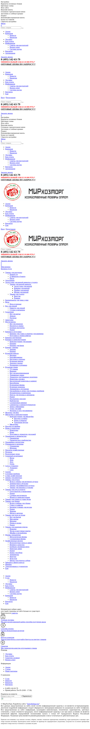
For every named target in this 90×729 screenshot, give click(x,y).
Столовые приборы (12, 474)
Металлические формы (18, 537)
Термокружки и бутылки (19, 484)
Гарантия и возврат (12, 658)
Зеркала (12, 316)
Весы (7, 302)
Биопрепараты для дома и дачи (16, 300)
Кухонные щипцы (16, 361)
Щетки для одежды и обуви (20, 560)
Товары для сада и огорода (15, 489)
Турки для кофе (15, 409)
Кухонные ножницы (17, 387)
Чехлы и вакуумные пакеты (20, 531)
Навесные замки (16, 549)
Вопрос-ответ (15, 47)
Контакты (9, 51)
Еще (6, 94)
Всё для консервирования (19, 373)
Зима (11, 460)
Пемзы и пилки (15, 523)
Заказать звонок (7, 57)
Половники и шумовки (18, 365)
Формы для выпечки (13, 535)
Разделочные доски (12, 454)
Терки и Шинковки (17, 407)
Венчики (13, 355)
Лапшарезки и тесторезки (19, 389)
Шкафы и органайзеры (18, 533)
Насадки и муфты (20, 418)
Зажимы (13, 349)
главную (14, 613)
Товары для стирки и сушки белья (18, 499)
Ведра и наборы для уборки (20, 503)
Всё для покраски (16, 324)
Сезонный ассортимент (14, 456)
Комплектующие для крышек (21, 341)
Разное (12, 330)
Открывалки (14, 446)
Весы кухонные (15, 304)
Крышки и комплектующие (15, 339)
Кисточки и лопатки (17, 359)
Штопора (13, 448)
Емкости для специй (17, 308)
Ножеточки (14, 430)
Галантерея (9, 312)
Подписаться (26, 696)
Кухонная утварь (11, 367)
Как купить (9, 41)
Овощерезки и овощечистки (15, 436)
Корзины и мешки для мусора (21, 507)
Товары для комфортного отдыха (22, 485)
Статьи (8, 669)
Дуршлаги (13, 468)
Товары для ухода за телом (15, 515)
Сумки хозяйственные (13, 476)
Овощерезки (14, 438)
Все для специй (11, 306)
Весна (12, 458)
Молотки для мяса (12, 412)
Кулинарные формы (17, 385)
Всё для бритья (15, 517)
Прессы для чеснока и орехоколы (22, 395)
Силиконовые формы (18, 539)
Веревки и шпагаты (17, 545)
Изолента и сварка (16, 326)
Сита (11, 470)
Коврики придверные (13, 338)
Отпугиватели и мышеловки (20, 491)
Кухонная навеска (12, 353)
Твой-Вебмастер (33, 704)
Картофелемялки (16, 357)
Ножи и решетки (20, 420)
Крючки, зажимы (11, 347)
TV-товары (14, 369)
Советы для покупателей (19, 45)
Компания (9, 33)
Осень (12, 464)
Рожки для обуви (16, 553)
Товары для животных (13, 478)
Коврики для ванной (22, 288)
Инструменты (10, 322)
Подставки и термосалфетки (20, 336)
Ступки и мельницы (17, 310)
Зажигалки (9, 320)
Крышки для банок (17, 345)
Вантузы (17, 296)
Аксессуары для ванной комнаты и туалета (21, 282)
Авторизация (10, 53)
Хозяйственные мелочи (14, 541)
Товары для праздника (13, 272)
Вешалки (13, 529)
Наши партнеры (11, 671)
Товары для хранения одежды (16, 527)
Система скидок (16, 49)
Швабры (8, 564)
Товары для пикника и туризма (21, 487)
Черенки (13, 511)
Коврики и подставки (13, 332)
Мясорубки (14, 424)
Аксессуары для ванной (23, 286)
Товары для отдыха (12, 480)
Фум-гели (13, 558)
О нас (7, 578)
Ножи (12, 432)
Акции (7, 31)
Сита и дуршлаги (11, 466)
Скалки (8, 472)
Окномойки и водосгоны (14, 442)
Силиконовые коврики (18, 403)
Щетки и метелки (16, 513)
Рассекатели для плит (18, 399)
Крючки (13, 351)
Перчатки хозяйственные (14, 450)
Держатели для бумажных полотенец (23, 377)
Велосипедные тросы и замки (21, 543)
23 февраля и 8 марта (17, 276)
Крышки (13, 343)
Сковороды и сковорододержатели (23, 405)
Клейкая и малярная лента (19, 547)
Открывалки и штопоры (14, 444)
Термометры (14, 555)
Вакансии (13, 37)
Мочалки (13, 521)
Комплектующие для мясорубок (22, 416)
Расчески (13, 318)
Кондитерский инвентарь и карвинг (23, 381)
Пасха (12, 278)
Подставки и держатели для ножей (23, 434)
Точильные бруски (21, 422)
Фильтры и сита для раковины (21, 411)
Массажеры (14, 519)
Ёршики (17, 298)
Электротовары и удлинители (16, 566)
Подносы (8, 452)
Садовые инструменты (18, 495)
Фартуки (13, 556)
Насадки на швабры (12, 426)
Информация (10, 43)
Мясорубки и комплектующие (16, 414)
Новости (13, 35)
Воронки (13, 371)
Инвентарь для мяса (17, 379)
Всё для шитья (15, 314)
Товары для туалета (17, 294)
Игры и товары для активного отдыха (24, 482)
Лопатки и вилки (16, 363)
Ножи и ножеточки (12, 428)
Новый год (14, 274)
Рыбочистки (14, 401)
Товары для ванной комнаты (20, 284)
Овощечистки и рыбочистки (20, 440)
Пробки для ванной (21, 290)
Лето (11, 462)
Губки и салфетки (16, 505)
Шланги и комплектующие (20, 497)
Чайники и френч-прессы (14, 562)
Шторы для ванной (21, 292)
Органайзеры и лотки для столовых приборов (27, 391)
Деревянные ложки (17, 375)
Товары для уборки (12, 501)
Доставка (8, 39)
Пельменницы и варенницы (20, 393)
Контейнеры (14, 383)
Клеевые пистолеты (17, 328)
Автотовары (9, 280)
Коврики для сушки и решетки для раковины (26, 334)
